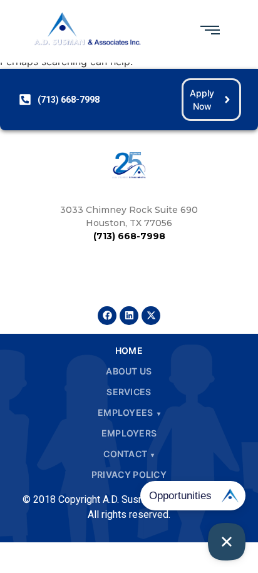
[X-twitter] (151, 315)
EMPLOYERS (129, 433)
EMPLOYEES (125, 412)
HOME (129, 350)
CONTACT (125, 453)
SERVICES (128, 391)
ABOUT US (129, 371)
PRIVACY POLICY (129, 474)
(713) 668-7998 (129, 236)
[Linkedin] (129, 315)
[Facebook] (107, 315)
